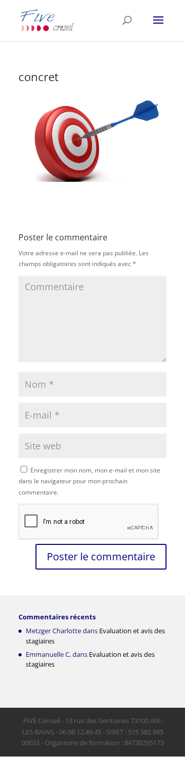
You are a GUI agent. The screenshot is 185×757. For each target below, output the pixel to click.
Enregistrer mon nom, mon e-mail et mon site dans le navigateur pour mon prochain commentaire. (89, 481)
